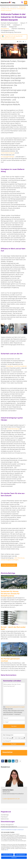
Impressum (4, 817)
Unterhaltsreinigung (8, 153)
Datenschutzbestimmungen (15, 707)
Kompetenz (5, 28)
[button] (2, 761)
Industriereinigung (13, 429)
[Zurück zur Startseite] (8, 2)
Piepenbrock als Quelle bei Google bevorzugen (12, 37)
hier (7, 849)
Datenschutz (5, 819)
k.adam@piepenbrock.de (11, 799)
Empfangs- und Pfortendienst (16, 366)
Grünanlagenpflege (7, 156)
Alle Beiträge (5, 815)
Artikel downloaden (9, 565)
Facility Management (7, 824)
